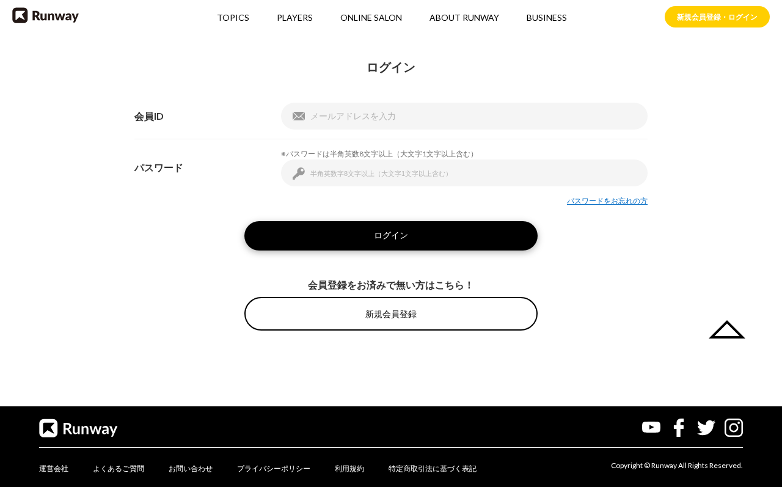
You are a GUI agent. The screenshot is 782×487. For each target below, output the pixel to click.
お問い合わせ (191, 468)
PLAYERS (295, 17)
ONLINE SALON (371, 17)
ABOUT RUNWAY (464, 17)
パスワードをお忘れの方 (607, 200)
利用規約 (349, 468)
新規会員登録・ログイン (717, 16)
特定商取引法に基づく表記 (433, 468)
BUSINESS (547, 17)
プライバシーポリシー (273, 468)
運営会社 (53, 468)
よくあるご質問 (118, 468)
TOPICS (233, 17)
